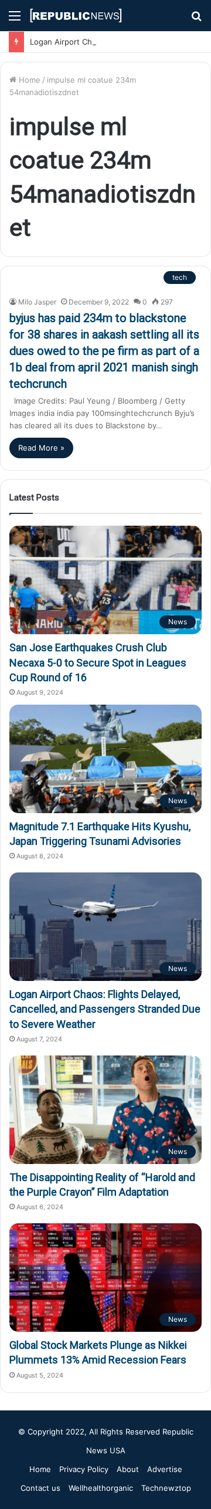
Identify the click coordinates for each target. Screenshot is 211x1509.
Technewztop (166, 1488)
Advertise (164, 1469)
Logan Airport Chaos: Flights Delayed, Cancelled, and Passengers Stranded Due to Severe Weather (104, 1009)
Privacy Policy (83, 1469)
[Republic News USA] (76, 15)
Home (28, 79)
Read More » (41, 447)
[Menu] (15, 19)
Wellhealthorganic (101, 1488)
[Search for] (196, 19)
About (128, 1469)
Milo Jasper (37, 301)
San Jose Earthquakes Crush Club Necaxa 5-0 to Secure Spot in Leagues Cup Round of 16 (97, 662)
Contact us (40, 1488)
